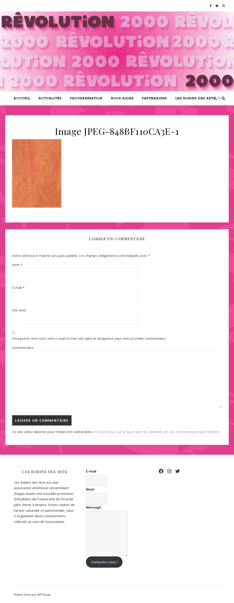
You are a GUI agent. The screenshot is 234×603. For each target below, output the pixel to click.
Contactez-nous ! (104, 562)
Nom (17, 264)
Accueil (22, 98)
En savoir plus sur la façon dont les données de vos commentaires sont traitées (157, 431)
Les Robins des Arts (195, 98)
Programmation (86, 98)
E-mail (18, 287)
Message (93, 507)
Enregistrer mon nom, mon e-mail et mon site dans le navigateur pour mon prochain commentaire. (89, 338)
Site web (19, 310)
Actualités (50, 98)
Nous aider (122, 98)
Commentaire (22, 347)
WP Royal (43, 595)
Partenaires (154, 98)
